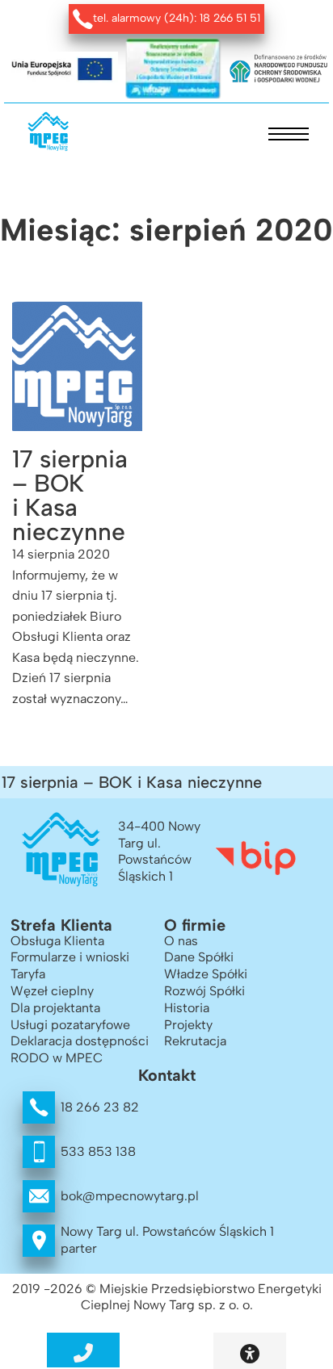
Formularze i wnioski (70, 957)
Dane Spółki (199, 957)
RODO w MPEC (57, 1057)
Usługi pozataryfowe (70, 1024)
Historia (186, 1007)
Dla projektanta (55, 1007)
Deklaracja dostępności (80, 1041)
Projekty (188, 1024)
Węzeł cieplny (52, 990)
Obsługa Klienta (57, 940)
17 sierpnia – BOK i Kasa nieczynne (70, 495)
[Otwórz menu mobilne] (288, 134)
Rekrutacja (195, 1041)
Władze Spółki (205, 974)
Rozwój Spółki (204, 990)
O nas (181, 940)
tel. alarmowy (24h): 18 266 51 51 (176, 18)
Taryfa (28, 974)
